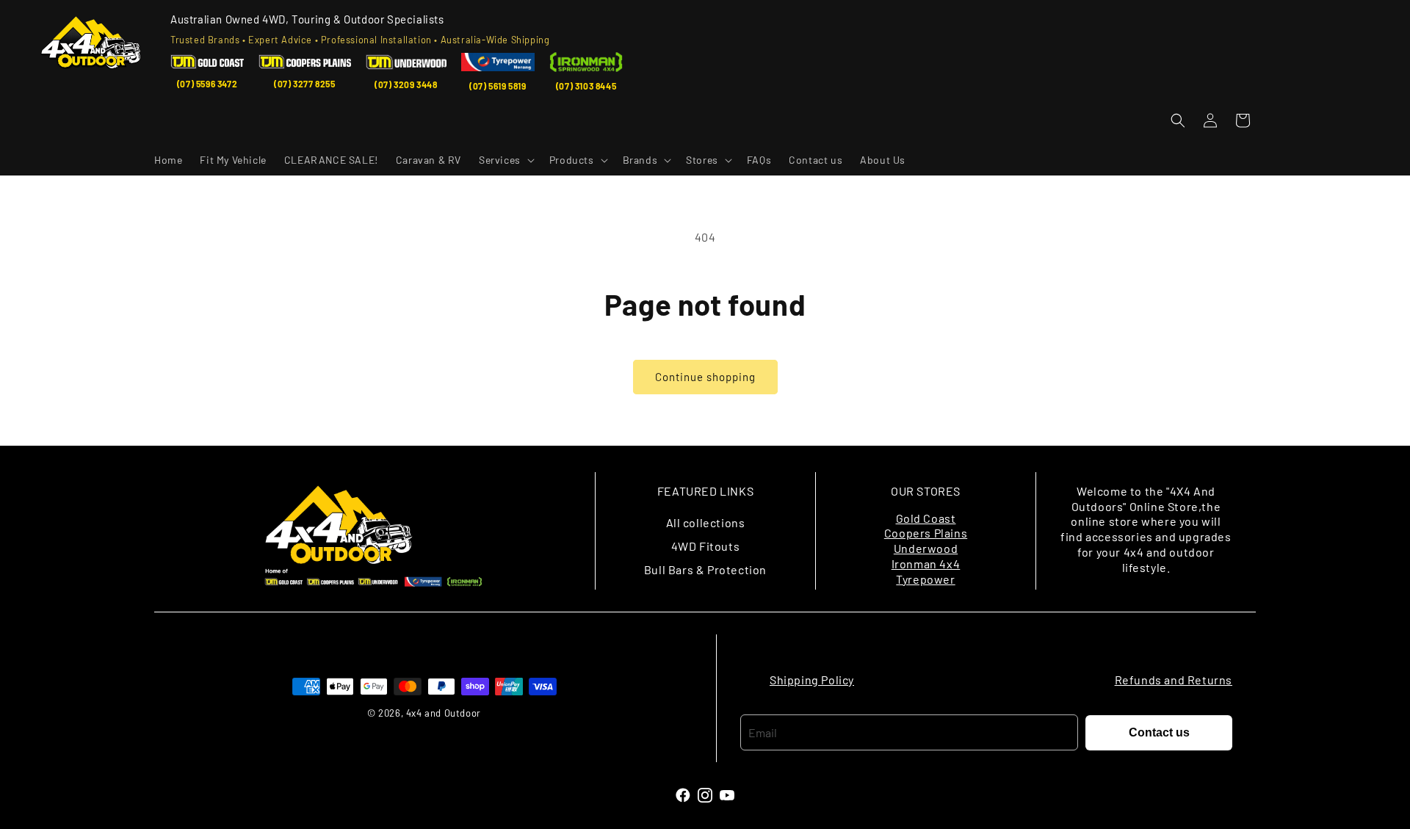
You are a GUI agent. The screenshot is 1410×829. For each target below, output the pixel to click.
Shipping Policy (812, 680)
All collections (705, 522)
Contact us (1159, 732)
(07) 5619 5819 (497, 86)
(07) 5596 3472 (207, 84)
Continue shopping (705, 376)
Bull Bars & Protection (705, 569)
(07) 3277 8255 (304, 84)
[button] (505, 160)
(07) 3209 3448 (406, 84)
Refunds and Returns (1173, 680)
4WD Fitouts (705, 546)
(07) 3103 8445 (586, 86)
